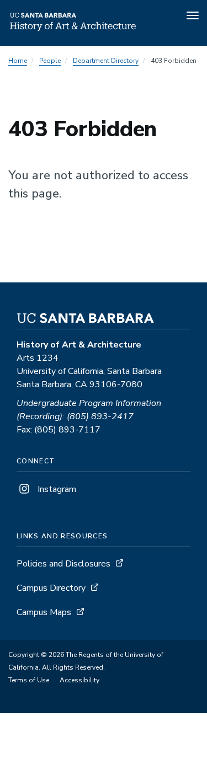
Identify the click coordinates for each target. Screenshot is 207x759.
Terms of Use (28, 680)
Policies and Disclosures (63, 564)
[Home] (73, 30)
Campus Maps (44, 612)
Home (17, 60)
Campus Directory (51, 588)
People (50, 60)
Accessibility (79, 680)
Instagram (55, 489)
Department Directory (106, 60)
